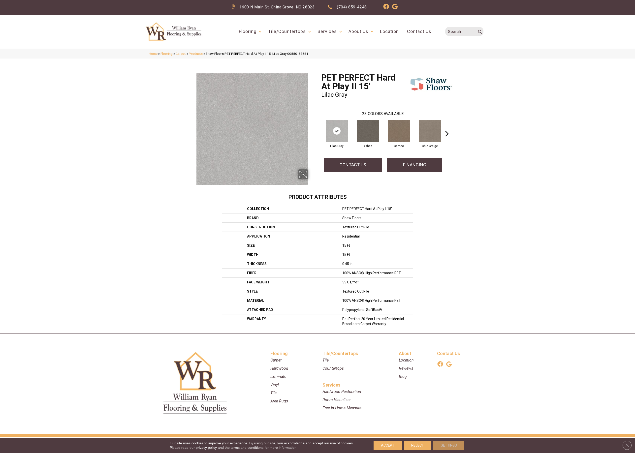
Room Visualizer (336, 399)
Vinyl (274, 384)
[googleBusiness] (395, 7)
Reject (417, 445)
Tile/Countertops (287, 31)
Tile (273, 393)
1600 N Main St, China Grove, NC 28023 (277, 7)
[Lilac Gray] (336, 131)
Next (447, 125)
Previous (318, 125)
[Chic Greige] (429, 131)
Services (327, 31)
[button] (260, 31)
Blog (403, 376)
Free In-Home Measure (341, 408)
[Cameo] (398, 131)
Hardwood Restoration (341, 391)
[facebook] (386, 7)
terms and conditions (247, 448)
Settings (449, 445)
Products (196, 54)
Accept (387, 445)
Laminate (278, 376)
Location (389, 31)
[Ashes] (367, 131)
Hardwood (279, 368)
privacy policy (206, 448)
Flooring (247, 31)
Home (153, 54)
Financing (414, 164)
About (405, 353)
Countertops (333, 368)
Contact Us (419, 31)
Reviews (406, 368)
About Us (358, 31)
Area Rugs (279, 401)
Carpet (181, 54)
